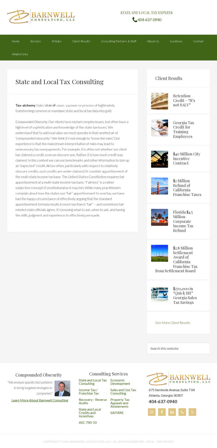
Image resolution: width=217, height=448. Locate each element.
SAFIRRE (117, 413)
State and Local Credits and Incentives (90, 412)
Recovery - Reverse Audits (93, 401)
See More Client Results (172, 323)
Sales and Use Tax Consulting (123, 391)
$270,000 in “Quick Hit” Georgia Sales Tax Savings (185, 295)
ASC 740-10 (88, 422)
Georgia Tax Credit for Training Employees (183, 129)
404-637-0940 (149, 19)
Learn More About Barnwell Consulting (39, 400)
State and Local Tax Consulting (93, 381)
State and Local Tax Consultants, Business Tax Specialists (41, 16)
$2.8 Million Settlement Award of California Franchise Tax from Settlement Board (176, 259)
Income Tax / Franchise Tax (89, 391)
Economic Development (120, 381)
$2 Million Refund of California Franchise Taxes (187, 187)
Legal (150, 441)
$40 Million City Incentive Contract (186, 158)
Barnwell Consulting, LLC (91, 441)
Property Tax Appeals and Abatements (119, 402)
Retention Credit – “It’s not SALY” (184, 100)
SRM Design (165, 441)
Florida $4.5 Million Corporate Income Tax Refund (183, 221)
